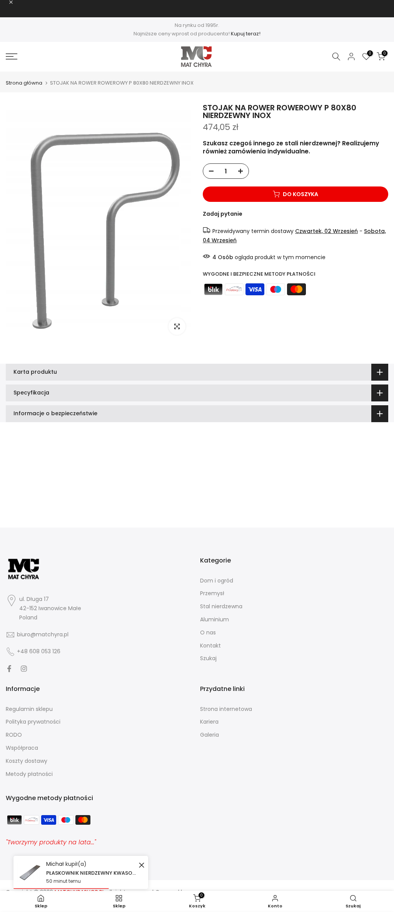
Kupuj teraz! (245, 33)
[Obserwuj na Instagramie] (23, 668)
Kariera (209, 722)
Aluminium (214, 619)
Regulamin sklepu (29, 709)
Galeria (209, 735)
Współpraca (22, 748)
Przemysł (212, 593)
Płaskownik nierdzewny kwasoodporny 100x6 (91, 873)
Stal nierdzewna (221, 606)
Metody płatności (29, 774)
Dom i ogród (216, 580)
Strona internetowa (226, 709)
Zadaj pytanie (222, 214)
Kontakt (210, 645)
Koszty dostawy (26, 761)
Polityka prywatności (33, 722)
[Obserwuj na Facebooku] (9, 668)
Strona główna (24, 82)
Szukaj (208, 658)
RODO (14, 735)
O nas (208, 632)
